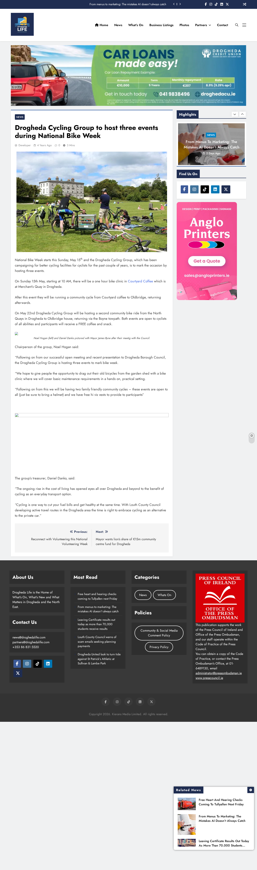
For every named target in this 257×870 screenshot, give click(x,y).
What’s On (135, 25)
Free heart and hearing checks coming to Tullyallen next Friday (221, 802)
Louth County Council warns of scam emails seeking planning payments (97, 641)
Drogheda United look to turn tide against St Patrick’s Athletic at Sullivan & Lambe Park (99, 659)
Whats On (164, 595)
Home (103, 25)
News (118, 25)
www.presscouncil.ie (209, 678)
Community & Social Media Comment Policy (159, 633)
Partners (201, 25)
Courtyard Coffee (140, 281)
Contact (222, 25)
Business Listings (161, 25)
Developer (24, 145)
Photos (184, 25)
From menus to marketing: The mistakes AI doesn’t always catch (128, 4)
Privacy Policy (159, 647)
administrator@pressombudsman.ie (219, 673)
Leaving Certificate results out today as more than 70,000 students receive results (224, 845)
